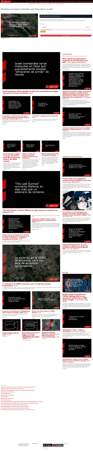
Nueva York (38, 3)
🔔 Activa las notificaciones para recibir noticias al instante (50, 16)
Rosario (42, 3)
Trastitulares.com (45, 447)
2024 (35, 3)
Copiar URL (43, 31)
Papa (54, 3)
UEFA (60, 3)
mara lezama (67, 54)
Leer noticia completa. (66, 35)
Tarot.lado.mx (65, 443)
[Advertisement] (31, 133)
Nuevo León (50, 3)
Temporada (31, 3)
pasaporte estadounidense (72, 156)
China (57, 3)
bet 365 (63, 3)
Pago (46, 3)
